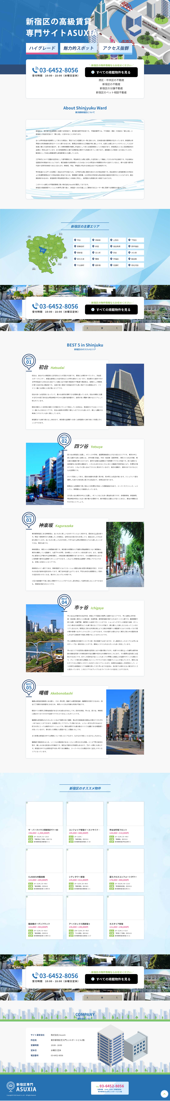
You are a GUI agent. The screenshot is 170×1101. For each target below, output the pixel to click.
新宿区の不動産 (111, 84)
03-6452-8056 (58, 70)
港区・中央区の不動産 (111, 80)
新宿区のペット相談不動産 (111, 92)
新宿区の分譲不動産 (111, 88)
